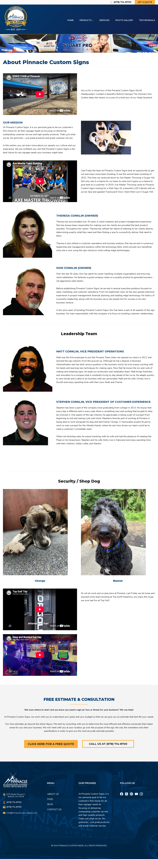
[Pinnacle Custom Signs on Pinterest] (131, 791)
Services (104, 20)
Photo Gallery (124, 20)
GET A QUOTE (145, 2)
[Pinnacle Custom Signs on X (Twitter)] (126, 791)
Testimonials (147, 20)
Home (70, 20)
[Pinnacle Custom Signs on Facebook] (121, 791)
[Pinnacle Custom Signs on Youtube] (136, 791)
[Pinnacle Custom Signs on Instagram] (141, 791)
